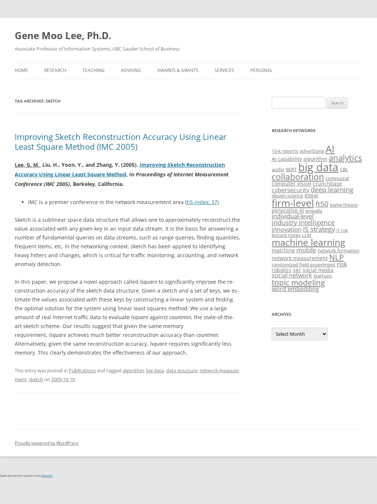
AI (330, 149)
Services (224, 70)
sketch (36, 379)
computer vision (291, 183)
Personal (261, 70)
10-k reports (285, 151)
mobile (306, 250)
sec (297, 269)
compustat (337, 178)
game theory (344, 204)
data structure (181, 370)
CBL (344, 169)
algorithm (133, 370)
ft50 (322, 203)
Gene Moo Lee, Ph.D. (63, 35)
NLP (336, 257)
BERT (291, 169)
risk (342, 264)
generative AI (288, 210)
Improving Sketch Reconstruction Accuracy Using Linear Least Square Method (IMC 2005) (120, 141)
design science (287, 195)
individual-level (293, 216)
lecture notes (286, 235)
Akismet (47, 475)
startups (322, 275)
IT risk (342, 230)
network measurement (300, 258)
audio (278, 169)
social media (318, 269)
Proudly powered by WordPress (47, 443)
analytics (345, 157)
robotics (282, 269)
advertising (312, 151)
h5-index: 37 (202, 202)
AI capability (287, 158)
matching (283, 250)
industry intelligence (303, 222)
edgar (311, 195)
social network (292, 275)
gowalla (314, 210)
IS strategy (319, 229)
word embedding (295, 289)
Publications (82, 370)
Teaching (93, 70)
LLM (306, 235)
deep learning (332, 189)
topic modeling (298, 282)
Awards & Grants (177, 70)
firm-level (293, 203)
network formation (338, 250)
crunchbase (327, 183)
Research (55, 70)
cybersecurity (290, 190)
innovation (287, 229)
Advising (131, 70)
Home (21, 70)
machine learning (308, 242)
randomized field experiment (303, 264)
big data (155, 370)
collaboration (298, 177)
